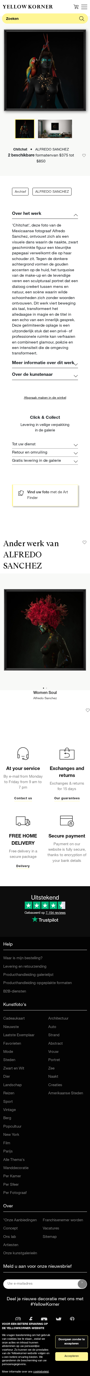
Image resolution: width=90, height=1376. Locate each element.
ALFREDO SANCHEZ (52, 192)
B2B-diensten (14, 992)
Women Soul (45, 693)
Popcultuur (12, 1127)
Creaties (55, 1085)
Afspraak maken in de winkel (45, 398)
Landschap (12, 1085)
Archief (20, 192)
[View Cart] (76, 7)
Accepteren (71, 1356)
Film (6, 1143)
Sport (8, 1102)
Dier (6, 1077)
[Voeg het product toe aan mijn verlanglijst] (88, 710)
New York (11, 1135)
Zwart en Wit (13, 1068)
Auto (52, 1027)
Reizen (8, 1093)
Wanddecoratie (15, 1168)
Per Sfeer (11, 1185)
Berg (7, 1118)
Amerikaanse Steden (65, 1093)
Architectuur (58, 1019)
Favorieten (12, 1044)
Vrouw (53, 1052)
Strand (54, 1035)
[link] (28, 7)
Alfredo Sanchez (45, 698)
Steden (9, 1060)
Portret (54, 1060)
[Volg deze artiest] (84, 542)
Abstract (55, 1044)
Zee (51, 1068)
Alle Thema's (14, 1160)
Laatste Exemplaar (18, 1035)
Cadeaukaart (14, 1019)
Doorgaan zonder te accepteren (71, 1341)
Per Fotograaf (14, 1193)
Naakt (53, 1077)
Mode (8, 1052)
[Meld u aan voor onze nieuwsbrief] (82, 1284)
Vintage (9, 1110)
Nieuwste (11, 1027)
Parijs (8, 1151)
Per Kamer (12, 1176)
